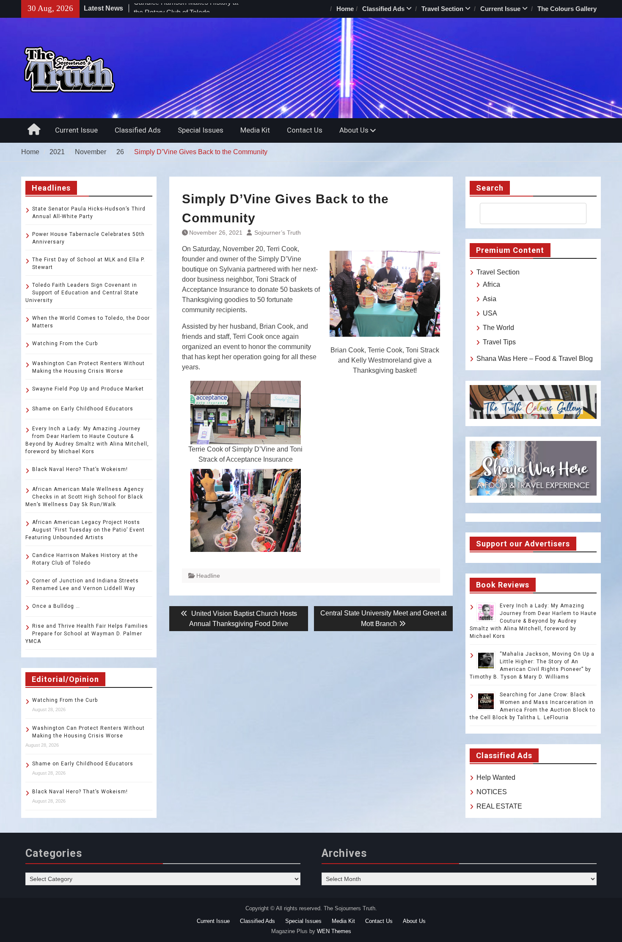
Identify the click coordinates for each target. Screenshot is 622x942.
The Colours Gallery (567, 8)
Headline (208, 575)
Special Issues (200, 130)
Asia (489, 298)
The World (498, 327)
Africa (491, 284)
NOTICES (491, 791)
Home (345, 8)
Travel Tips (499, 342)
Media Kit (255, 130)
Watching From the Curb (65, 343)
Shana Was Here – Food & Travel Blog (534, 358)
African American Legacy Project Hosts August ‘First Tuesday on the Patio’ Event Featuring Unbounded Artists (85, 529)
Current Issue (500, 8)
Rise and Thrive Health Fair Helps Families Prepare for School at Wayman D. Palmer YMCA (86, 633)
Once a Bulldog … (56, 606)
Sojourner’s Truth (277, 232)
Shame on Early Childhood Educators (82, 409)
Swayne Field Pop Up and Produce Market (88, 389)
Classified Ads (383, 8)
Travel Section (442, 8)
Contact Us (304, 130)
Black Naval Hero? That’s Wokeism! (80, 469)
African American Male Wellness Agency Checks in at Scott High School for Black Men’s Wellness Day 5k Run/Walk (84, 496)
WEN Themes (334, 931)
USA (490, 313)
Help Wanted (495, 777)
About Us (354, 130)
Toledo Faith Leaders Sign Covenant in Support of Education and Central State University (81, 292)
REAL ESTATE (499, 806)
